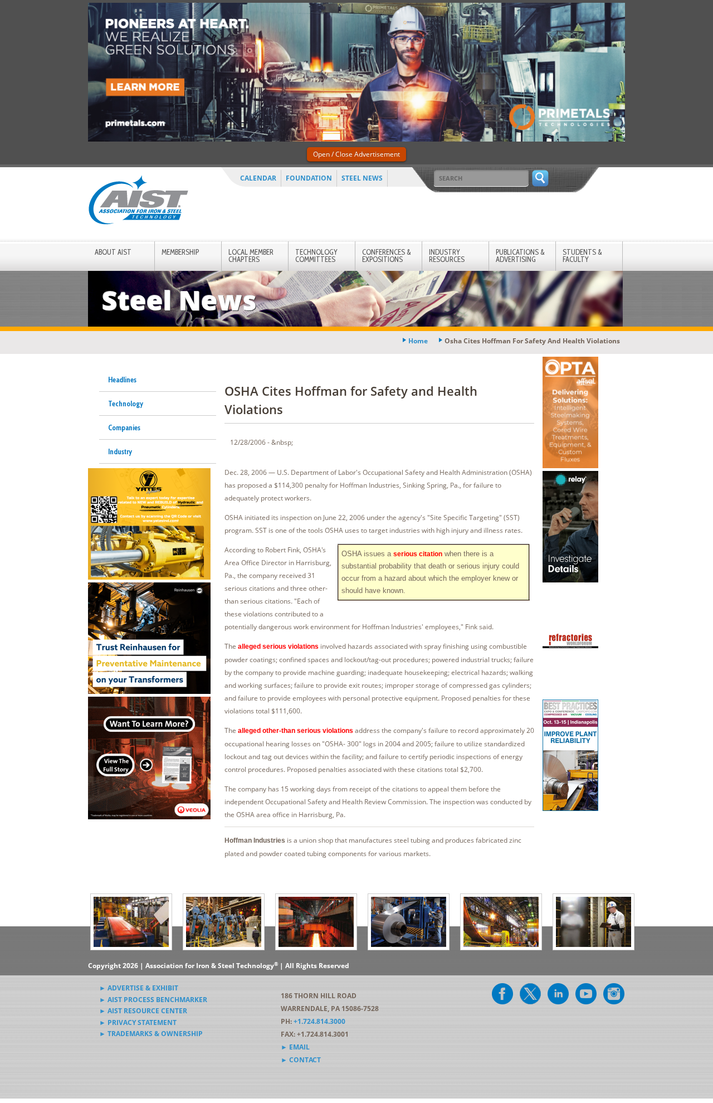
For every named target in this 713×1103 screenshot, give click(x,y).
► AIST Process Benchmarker (153, 999)
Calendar (258, 178)
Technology (125, 403)
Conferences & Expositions (386, 255)
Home (418, 341)
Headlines (122, 379)
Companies (124, 427)
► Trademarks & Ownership (151, 1033)
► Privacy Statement (138, 1022)
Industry (120, 451)
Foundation (309, 178)
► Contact (301, 1060)
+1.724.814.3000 (319, 1021)
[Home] (138, 202)
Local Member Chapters (251, 255)
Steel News (362, 178)
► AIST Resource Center (143, 1010)
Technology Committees (316, 255)
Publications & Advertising (520, 255)
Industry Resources (447, 255)
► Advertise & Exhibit (138, 988)
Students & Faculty (582, 255)
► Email (295, 1047)
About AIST (113, 251)
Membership (180, 251)
